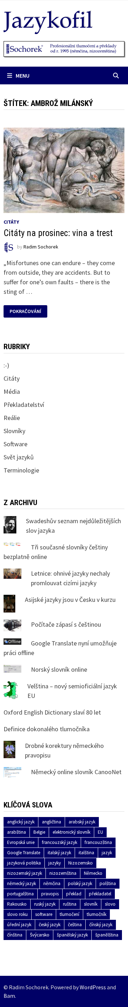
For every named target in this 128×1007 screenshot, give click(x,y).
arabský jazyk (82, 822)
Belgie (39, 832)
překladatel (100, 894)
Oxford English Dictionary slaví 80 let (52, 712)
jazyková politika (24, 863)
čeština (75, 925)
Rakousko (17, 904)
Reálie (12, 418)
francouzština (98, 842)
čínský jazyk (100, 925)
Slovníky (14, 431)
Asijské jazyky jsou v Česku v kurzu (70, 599)
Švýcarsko (39, 935)
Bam (9, 995)
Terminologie (21, 470)
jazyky (54, 863)
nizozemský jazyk (24, 873)
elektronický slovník (71, 832)
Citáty (11, 222)
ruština (69, 904)
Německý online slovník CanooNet (76, 772)
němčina (51, 883)
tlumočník (96, 914)
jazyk (107, 853)
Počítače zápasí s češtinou (66, 624)
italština (86, 853)
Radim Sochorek (40, 247)
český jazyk (49, 925)
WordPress (93, 987)
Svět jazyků (19, 457)
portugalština (20, 894)
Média (12, 391)
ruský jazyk (44, 904)
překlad (73, 894)
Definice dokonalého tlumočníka (47, 729)
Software (15, 444)
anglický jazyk (20, 822)
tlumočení (69, 914)
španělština (106, 935)
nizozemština (62, 873)
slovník (90, 904)
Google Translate (23, 853)
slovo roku (17, 914)
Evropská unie (20, 842)
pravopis (50, 894)
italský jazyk (59, 853)
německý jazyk (21, 883)
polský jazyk (80, 883)
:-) (6, 365)
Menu (23, 75)
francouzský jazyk (59, 842)
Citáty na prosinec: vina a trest (58, 233)
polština (108, 883)
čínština (14, 935)
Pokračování (25, 311)
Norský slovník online (59, 669)
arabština (16, 832)
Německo (93, 873)
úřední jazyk (19, 925)
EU (100, 832)
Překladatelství (24, 405)
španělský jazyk (72, 935)
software (43, 914)
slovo (110, 904)
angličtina (51, 822)
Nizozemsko (80, 863)
